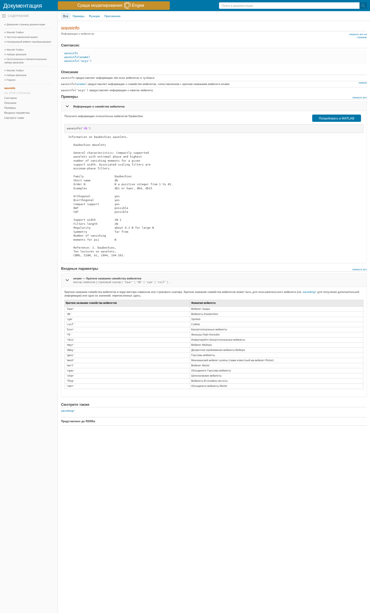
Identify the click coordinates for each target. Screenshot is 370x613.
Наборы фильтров (16, 54)
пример (363, 82)
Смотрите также (14, 117)
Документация (22, 5)
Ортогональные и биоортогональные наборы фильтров (25, 61)
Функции (94, 16)
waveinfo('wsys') (78, 61)
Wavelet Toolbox (15, 32)
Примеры (10, 107)
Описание (10, 102)
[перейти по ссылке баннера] (114, 5)
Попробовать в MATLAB (336, 118)
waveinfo (71, 53)
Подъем (11, 80)
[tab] (214, 106)
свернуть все (359, 97)
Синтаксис (10, 98)
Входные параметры (17, 112)
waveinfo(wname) (77, 57)
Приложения (112, 16)
